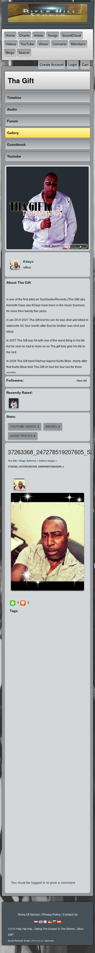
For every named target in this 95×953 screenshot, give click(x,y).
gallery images (47, 461)
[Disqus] (47, 681)
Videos (11, 44)
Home (10, 35)
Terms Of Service (29, 914)
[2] (42, 595)
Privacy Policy (51, 914)
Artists (38, 35)
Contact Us (70, 914)
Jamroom (49, 941)
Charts (24, 35)
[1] (40, 595)
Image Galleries (27, 461)
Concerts (59, 44)
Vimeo (43, 44)
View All (81, 380)
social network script (19, 941)
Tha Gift (12, 461)
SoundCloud (71, 35)
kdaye (28, 261)
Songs (52, 35)
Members (78, 44)
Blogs (10, 53)
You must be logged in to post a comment (43, 883)
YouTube (27, 44)
